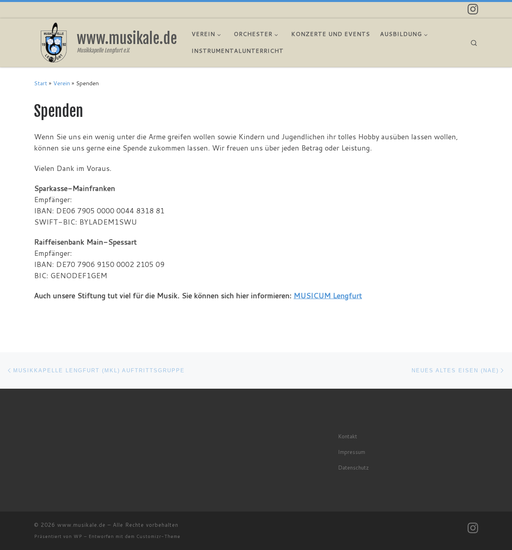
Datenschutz (353, 467)
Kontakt (347, 436)
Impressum (351, 452)
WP (78, 536)
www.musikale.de (81, 524)
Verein (61, 83)
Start (40, 83)
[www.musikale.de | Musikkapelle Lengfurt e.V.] (54, 42)
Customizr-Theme (158, 536)
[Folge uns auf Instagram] (473, 9)
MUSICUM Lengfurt (328, 295)
